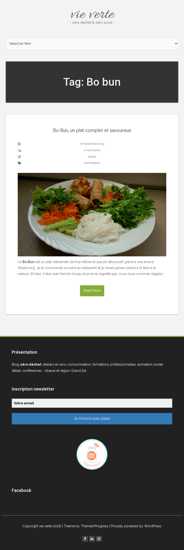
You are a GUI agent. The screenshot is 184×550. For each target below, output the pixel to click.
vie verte (92, 14)
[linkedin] (92, 539)
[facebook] (85, 539)
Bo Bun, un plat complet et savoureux (92, 130)
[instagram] (99, 539)
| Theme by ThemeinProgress (85, 526)
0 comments (92, 150)
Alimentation (92, 163)
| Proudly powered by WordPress (135, 526)
